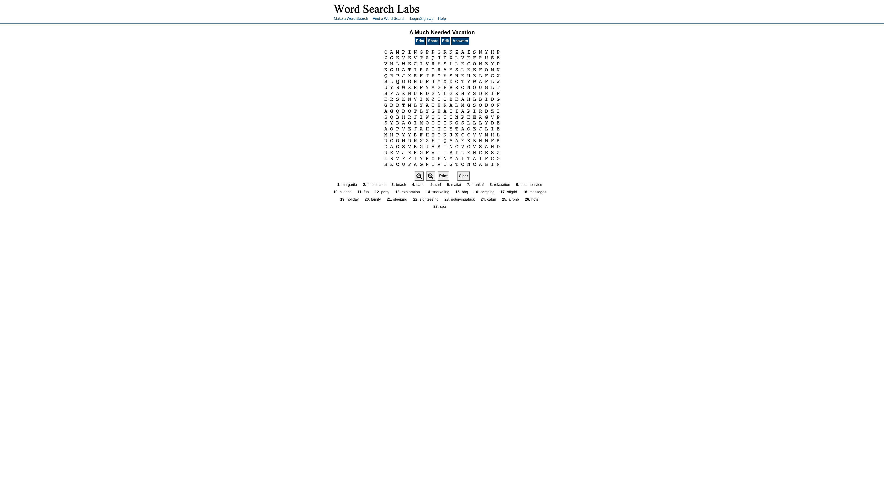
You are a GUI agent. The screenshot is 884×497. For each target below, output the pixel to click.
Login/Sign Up (421, 18)
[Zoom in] (430, 176)
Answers (460, 41)
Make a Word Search (351, 18)
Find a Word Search (389, 18)
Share (433, 41)
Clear (463, 176)
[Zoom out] (419, 176)
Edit (445, 41)
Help (442, 18)
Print (420, 41)
